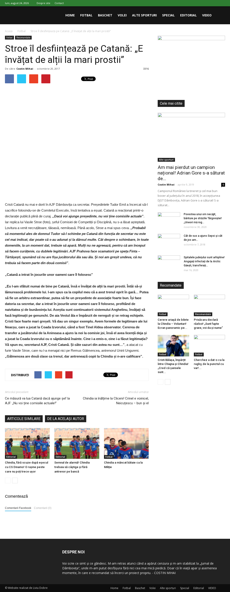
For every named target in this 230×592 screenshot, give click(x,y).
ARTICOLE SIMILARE (23, 419)
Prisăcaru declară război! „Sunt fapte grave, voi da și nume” (208, 323)
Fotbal (86, 15)
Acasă (9, 31)
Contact (59, 3)
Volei (122, 15)
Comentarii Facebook (18, 508)
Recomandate (23, 37)
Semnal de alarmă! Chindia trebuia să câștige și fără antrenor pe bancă (72, 467)
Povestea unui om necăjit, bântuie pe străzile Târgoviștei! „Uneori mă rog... (203, 218)
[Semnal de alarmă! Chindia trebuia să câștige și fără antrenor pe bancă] (76, 443)
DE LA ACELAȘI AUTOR (65, 419)
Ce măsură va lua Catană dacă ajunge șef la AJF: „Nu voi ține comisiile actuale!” (37, 400)
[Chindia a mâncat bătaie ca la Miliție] (126, 443)
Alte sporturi (144, 15)
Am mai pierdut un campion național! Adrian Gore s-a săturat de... (191, 173)
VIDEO (207, 15)
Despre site (43, 3)
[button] (219, 15)
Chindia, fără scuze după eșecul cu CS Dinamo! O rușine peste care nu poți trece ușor (26, 467)
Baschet (105, 15)
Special (168, 15)
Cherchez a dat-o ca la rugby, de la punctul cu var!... (209, 364)
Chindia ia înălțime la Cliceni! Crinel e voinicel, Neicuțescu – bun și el (116, 400)
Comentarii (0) (42, 508)
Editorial (188, 15)
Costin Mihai (24, 68)
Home (70, 15)
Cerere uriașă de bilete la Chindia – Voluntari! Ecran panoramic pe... (173, 323)
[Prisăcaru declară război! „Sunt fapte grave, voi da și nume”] (209, 305)
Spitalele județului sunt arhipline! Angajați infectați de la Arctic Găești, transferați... (204, 261)
